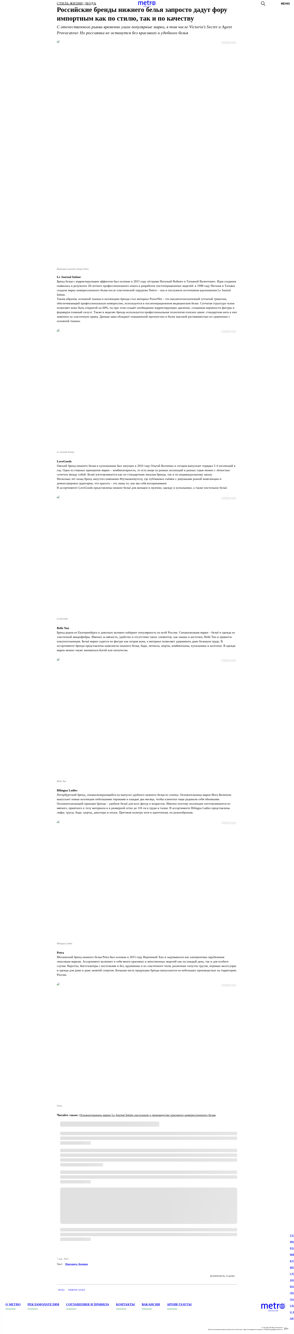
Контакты (125, 1304)
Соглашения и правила (87, 1304)
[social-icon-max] (28, 1328)
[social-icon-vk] (8, 1328)
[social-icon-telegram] (15, 1328)
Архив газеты (179, 1304)
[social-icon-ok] (21, 1328)
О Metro (13, 1304)
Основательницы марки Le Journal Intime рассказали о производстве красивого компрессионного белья (147, 1115)
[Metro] (147, 3)
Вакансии (151, 1304)
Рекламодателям (43, 1304)
